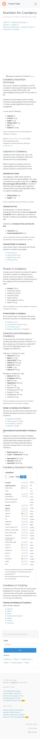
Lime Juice (11, 327)
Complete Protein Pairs (14, 700)
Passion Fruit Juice (14, 329)
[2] (14, 573)
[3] (4, 432)
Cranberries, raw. (8, 145)
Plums (9, 253)
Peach (16, 659)
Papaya (10, 322)
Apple (9, 618)
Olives (27, 663)
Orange (10, 260)
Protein (14, 25)
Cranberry (26, 76)
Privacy (35, 728)
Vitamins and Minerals (11, 27)
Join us (5, 682)
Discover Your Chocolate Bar (15, 717)
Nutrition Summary (19, 22)
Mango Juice (12, 421)
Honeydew (11, 423)
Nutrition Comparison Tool (13, 696)
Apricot (10, 426)
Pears (9, 613)
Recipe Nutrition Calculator (13, 710)
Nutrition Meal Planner (11, 712)
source (32, 76)
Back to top (32, 732)
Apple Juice (11, 257)
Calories (6, 25)
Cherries (10, 623)
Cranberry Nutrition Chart (15, 138)
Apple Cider (11, 255)
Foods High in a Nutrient (12, 693)
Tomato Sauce (16, 663)
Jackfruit (10, 419)
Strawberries (26, 659)
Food (6, 641)
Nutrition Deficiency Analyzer (14, 715)
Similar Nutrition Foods (11, 698)
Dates (9, 611)
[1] (16, 571)
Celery (6, 663)
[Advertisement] (20, 52)
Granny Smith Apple (14, 324)
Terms (30, 728)
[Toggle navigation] (35, 4)
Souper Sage (14, 4)
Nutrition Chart (27, 27)
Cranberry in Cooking (11, 29)
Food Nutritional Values (12, 691)
